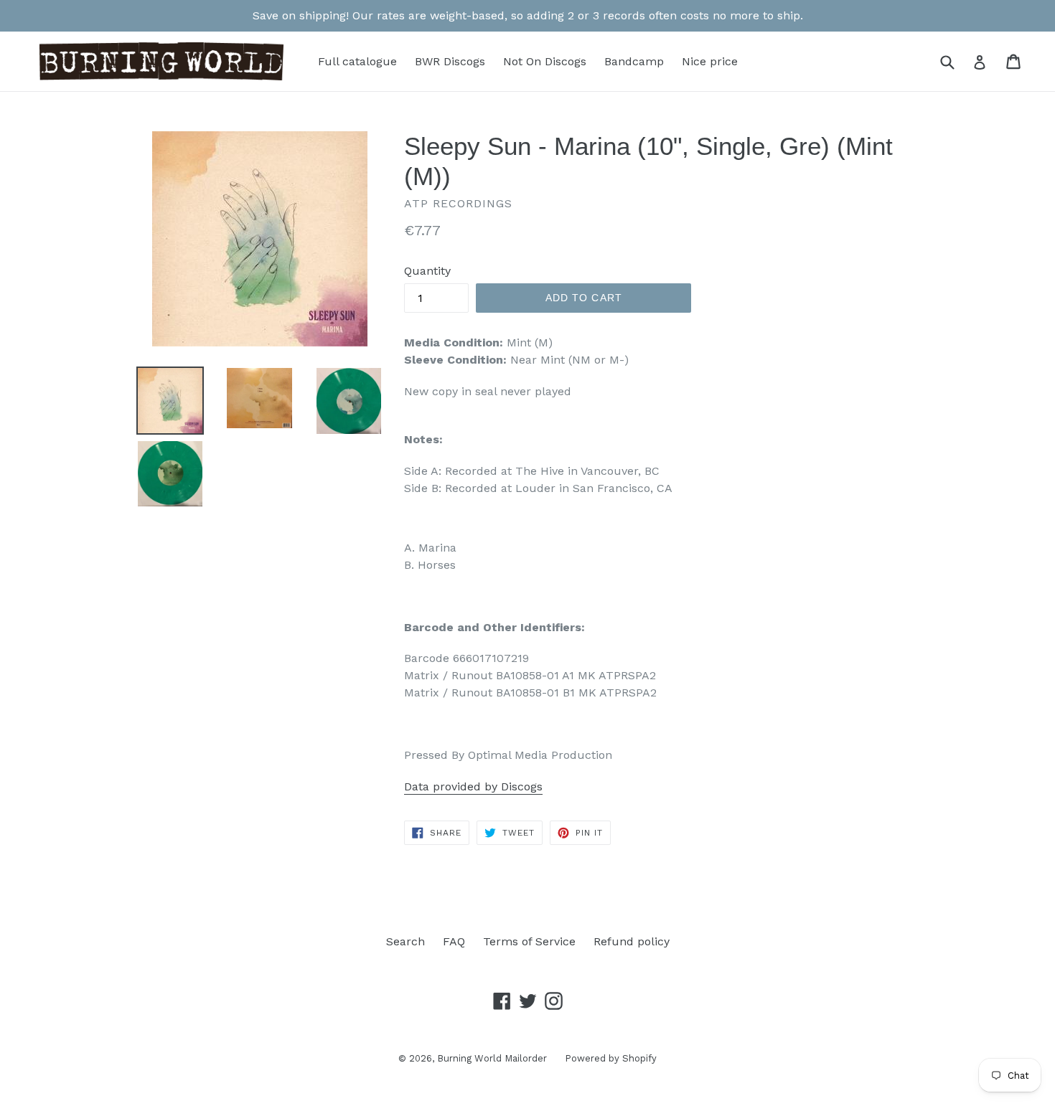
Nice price (710, 61)
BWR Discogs (450, 61)
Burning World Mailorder (492, 1058)
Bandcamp (634, 61)
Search (405, 941)
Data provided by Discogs (473, 786)
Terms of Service (529, 941)
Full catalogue (357, 61)
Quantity (427, 271)
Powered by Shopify (611, 1058)
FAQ (454, 941)
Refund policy (632, 941)
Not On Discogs (544, 61)
